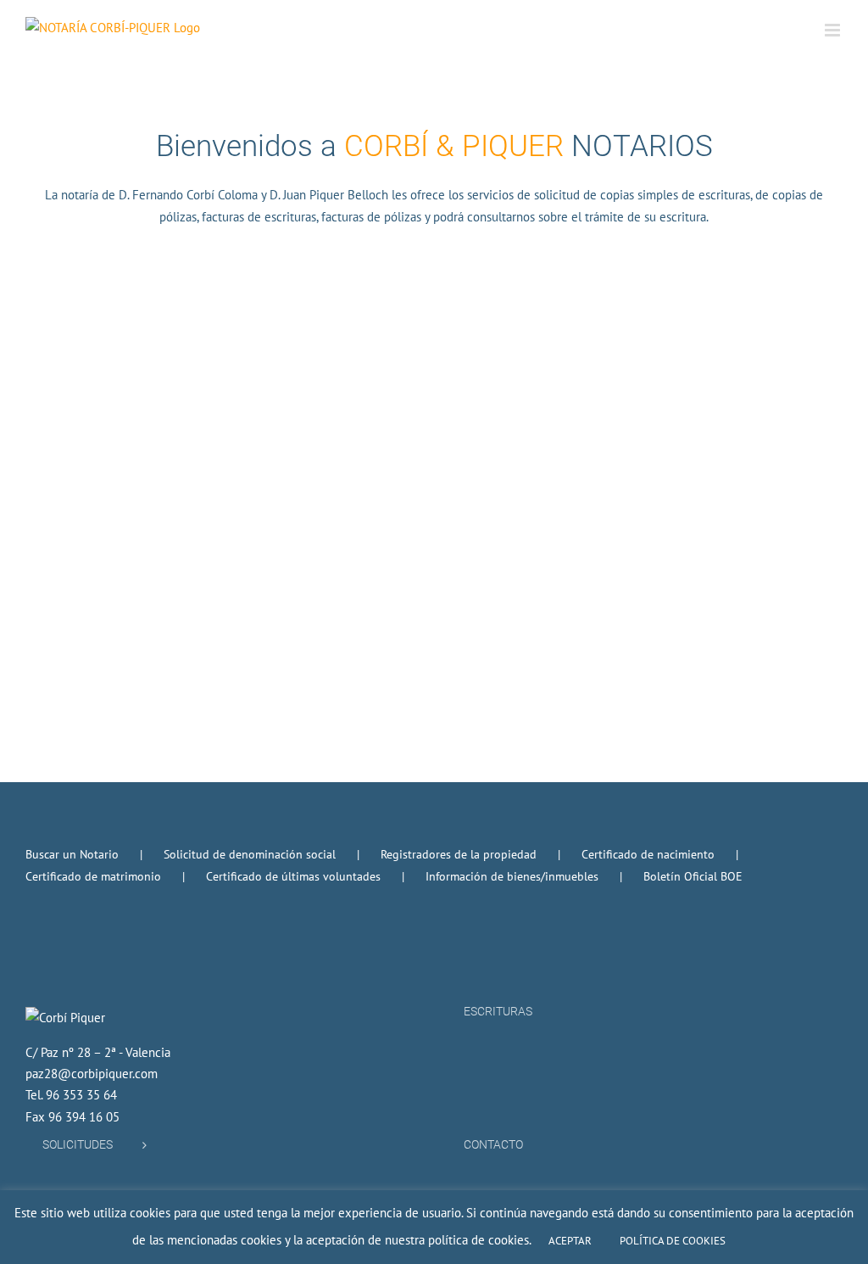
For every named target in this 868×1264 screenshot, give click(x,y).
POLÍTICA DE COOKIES (673, 1240)
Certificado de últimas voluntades (293, 876)
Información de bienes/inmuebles (512, 876)
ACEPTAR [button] (570, 1240)
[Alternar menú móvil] (834, 30)
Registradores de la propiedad (459, 854)
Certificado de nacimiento (648, 854)
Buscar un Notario (72, 854)
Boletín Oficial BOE (693, 876)
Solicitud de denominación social (250, 854)
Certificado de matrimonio (93, 876)
